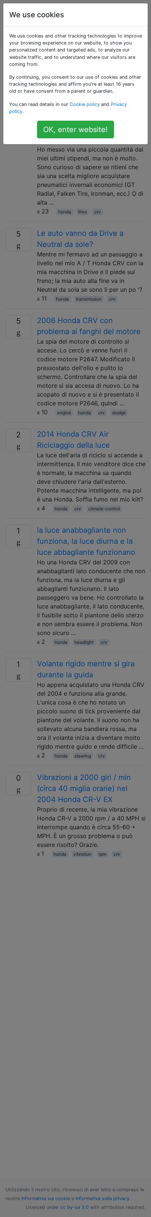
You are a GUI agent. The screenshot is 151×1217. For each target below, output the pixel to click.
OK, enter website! (75, 129)
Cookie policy (85, 104)
